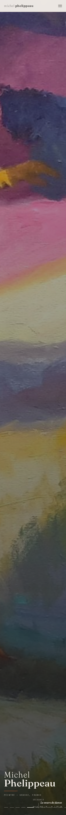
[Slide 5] (29, 807)
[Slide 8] (49, 807)
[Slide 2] (12, 807)
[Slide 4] (23, 807)
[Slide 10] (61, 807)
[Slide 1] (6, 807)
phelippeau (18, 6)
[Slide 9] (55, 807)
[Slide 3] (18, 807)
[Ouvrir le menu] (60, 6)
